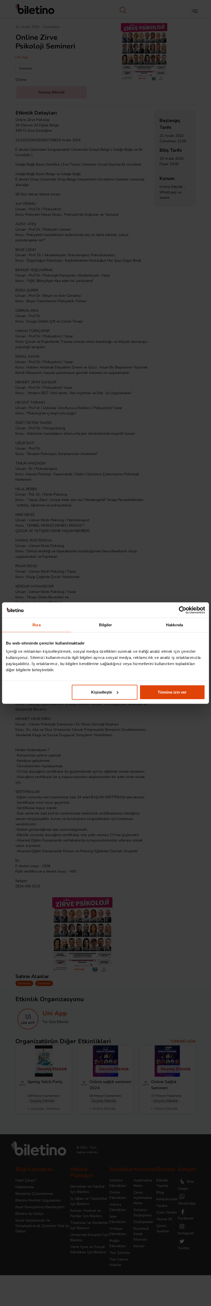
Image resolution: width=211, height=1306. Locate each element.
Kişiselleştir (101, 692)
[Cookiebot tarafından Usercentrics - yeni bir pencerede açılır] (182, 610)
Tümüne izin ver (172, 692)
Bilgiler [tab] (105, 625)
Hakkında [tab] (174, 625)
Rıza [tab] (36, 625)
